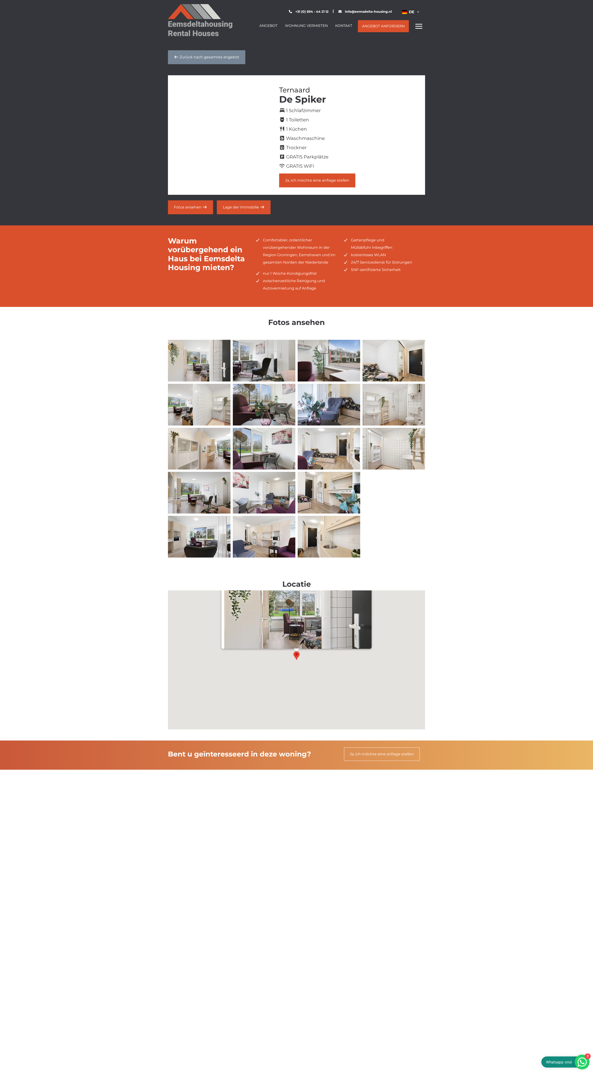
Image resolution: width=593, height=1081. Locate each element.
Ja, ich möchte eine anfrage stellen (317, 180)
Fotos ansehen (188, 207)
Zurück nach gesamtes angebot (209, 57)
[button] (296, 655)
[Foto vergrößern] (199, 360)
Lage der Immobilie (241, 207)
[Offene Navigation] (419, 26)
